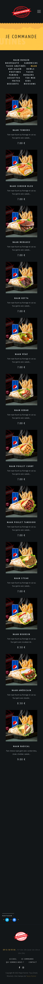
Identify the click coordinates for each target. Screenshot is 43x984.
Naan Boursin (21, 634)
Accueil (13, 959)
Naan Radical (21, 746)
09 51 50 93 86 (9, 950)
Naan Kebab (21, 410)
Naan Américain (21, 690)
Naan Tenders (21, 130)
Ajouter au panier (21, 109)
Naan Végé (21, 354)
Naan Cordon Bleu (21, 186)
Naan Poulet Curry (21, 466)
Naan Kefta (21, 298)
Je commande (27, 959)
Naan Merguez (22, 242)
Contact (33, 962)
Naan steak (21, 578)
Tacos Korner (31, 976)
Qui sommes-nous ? (15, 962)
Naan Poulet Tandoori (21, 522)
